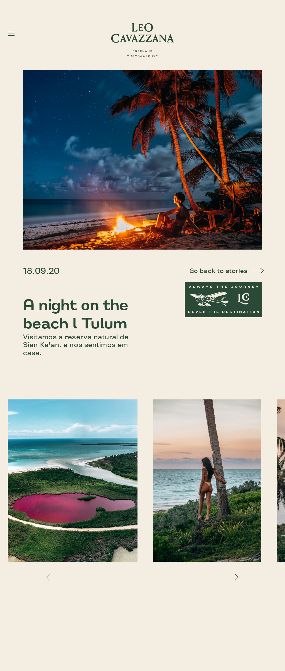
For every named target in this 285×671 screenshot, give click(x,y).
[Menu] (11, 33)
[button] (49, 577)
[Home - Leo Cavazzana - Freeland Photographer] (142, 40)
